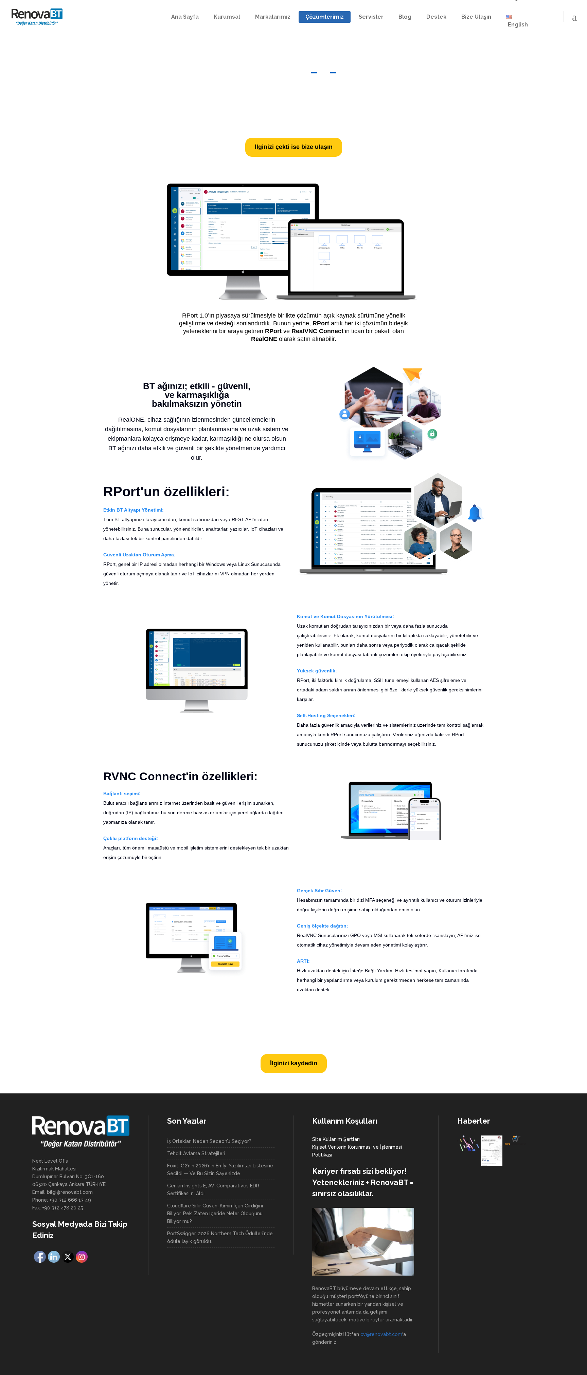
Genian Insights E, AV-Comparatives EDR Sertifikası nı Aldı (213, 1189)
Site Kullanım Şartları (336, 1139)
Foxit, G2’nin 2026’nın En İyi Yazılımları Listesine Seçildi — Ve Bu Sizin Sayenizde (220, 1169)
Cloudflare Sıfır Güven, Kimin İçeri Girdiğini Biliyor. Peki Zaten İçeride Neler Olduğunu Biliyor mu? (215, 1213)
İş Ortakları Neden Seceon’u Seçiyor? (209, 1141)
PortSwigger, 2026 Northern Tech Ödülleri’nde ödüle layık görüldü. (220, 1237)
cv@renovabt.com (381, 1334)
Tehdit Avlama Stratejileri (196, 1153)
